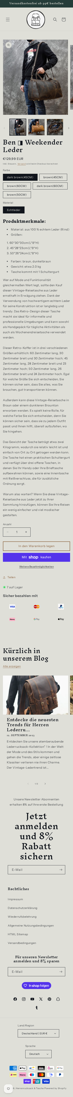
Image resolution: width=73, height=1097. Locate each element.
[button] (8, 19)
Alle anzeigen (12, 666)
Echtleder (13, 210)
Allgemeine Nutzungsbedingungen (31, 925)
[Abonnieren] (60, 869)
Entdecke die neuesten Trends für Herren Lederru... (33, 724)
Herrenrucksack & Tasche (30, 1088)
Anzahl (7, 524)
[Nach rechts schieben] (68, 128)
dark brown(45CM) (20, 177)
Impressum (15, 899)
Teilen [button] (11, 577)
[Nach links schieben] (4, 128)
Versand (22, 164)
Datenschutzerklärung (22, 908)
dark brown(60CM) (50, 186)
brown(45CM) (53, 177)
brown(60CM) (17, 186)
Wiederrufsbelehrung (22, 916)
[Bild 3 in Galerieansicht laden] (55, 127)
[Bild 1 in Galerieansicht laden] (18, 127)
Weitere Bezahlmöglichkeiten (36, 566)
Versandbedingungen (22, 943)
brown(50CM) (17, 194)
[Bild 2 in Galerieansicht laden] (36, 127)
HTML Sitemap (18, 934)
